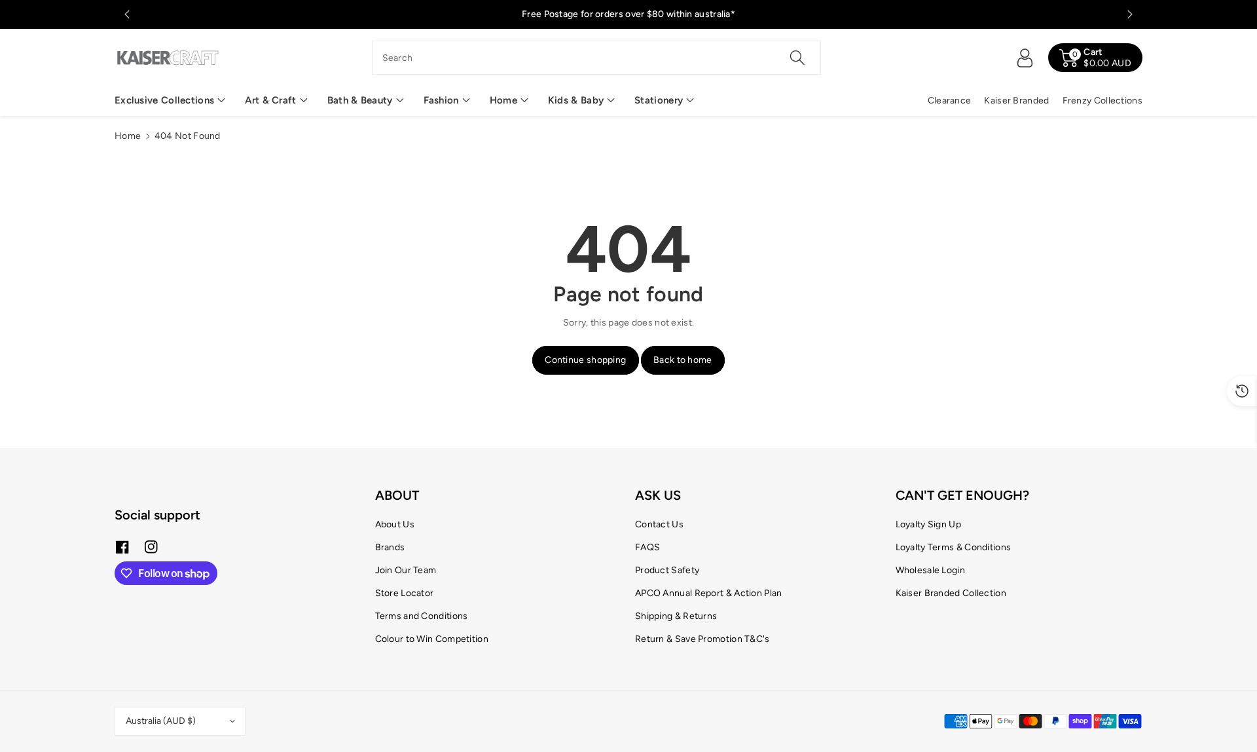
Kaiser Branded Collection (951, 593)
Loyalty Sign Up (929, 524)
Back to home (682, 360)
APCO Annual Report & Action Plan (708, 593)
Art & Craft (270, 100)
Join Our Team (406, 570)
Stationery (658, 100)
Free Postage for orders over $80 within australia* (628, 14)
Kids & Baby (576, 100)
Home (503, 100)
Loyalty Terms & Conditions (953, 547)
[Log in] (1024, 57)
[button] (170, 100)
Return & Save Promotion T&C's (702, 639)
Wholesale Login (931, 570)
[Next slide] (1130, 14)
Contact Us (659, 524)
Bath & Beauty (360, 100)
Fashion (441, 100)
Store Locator (404, 593)
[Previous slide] (127, 14)
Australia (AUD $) (161, 720)
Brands (390, 547)
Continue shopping (585, 360)
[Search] (797, 57)
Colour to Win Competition (432, 639)
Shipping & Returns (676, 616)
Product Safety (667, 570)
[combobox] (597, 57)
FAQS (647, 547)
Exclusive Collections (164, 100)
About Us (394, 524)
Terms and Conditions (421, 616)
